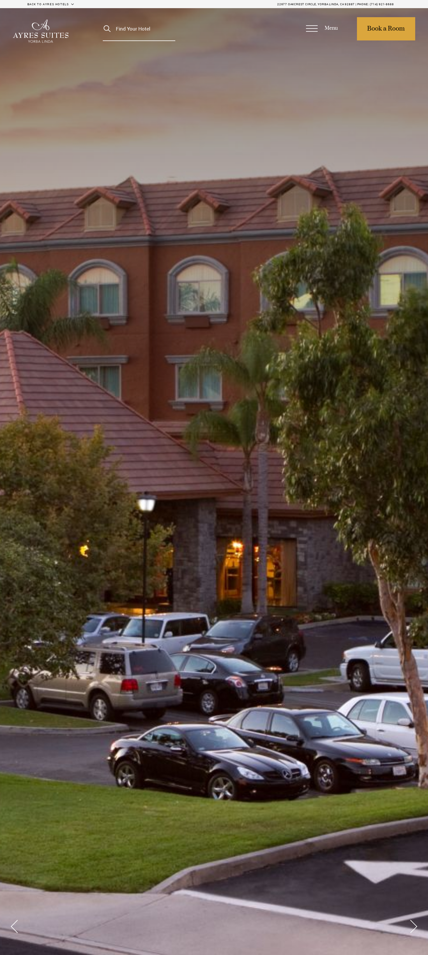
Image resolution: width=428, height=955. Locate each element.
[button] (322, 28)
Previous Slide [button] (16, 926)
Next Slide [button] (411, 926)
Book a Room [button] (386, 29)
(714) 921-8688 (382, 4)
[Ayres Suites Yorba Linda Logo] (40, 31)
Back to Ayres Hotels (48, 4)
